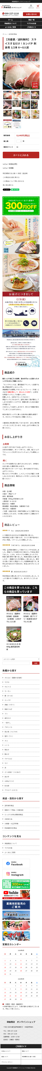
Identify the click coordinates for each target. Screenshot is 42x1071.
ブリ (6, 714)
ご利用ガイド (31, 27)
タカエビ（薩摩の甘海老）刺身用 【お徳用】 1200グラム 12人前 (13, 617)
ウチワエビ (8, 759)
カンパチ (8, 700)
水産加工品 (8, 819)
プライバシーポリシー (7, 1062)
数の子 (7, 754)
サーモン (8, 691)
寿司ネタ (8, 718)
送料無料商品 (13, 34)
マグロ (7, 682)
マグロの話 (8, 848)
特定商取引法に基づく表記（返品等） (16, 173)
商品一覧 (31, 20)
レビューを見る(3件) (10, 164)
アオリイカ (8, 727)
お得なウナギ (9, 781)
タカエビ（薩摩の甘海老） (14, 678)
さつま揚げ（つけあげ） (13, 772)
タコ (6, 741)
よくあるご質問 (10, 27)
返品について (4, 1056)
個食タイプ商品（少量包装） (14, 810)
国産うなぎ (8, 709)
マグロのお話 (31, 23)
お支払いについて (5, 1051)
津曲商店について (10, 23)
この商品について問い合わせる (13, 181)
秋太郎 (7, 786)
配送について (25, 1051)
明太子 (7, 750)
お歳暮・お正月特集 (11, 823)
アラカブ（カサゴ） (11, 790)
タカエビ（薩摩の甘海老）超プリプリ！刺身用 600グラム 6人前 (30, 617)
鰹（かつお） (9, 696)
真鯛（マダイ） (10, 705)
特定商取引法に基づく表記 (28, 1056)
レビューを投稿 (8, 168)
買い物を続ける (8, 185)
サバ (6, 763)
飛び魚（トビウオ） (11, 732)
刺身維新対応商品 (11, 828)
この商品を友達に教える (11, 177)
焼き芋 (7, 777)
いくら (7, 745)
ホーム (10, 20)
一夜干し (8, 723)
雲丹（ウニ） (9, 736)
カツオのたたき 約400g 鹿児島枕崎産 (13, 647)
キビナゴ (8, 687)
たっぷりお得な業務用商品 (14, 814)
